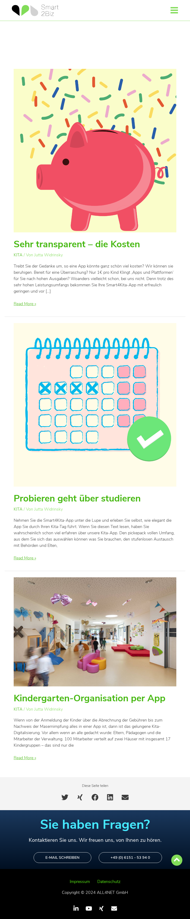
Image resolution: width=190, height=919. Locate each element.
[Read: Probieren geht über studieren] (95, 404)
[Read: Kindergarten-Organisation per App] (95, 631)
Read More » (25, 304)
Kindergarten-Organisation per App (89, 698)
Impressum (80, 881)
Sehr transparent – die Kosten (77, 244)
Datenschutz (108, 881)
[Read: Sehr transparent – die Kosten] (95, 150)
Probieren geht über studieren (77, 498)
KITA (18, 255)
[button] (174, 11)
